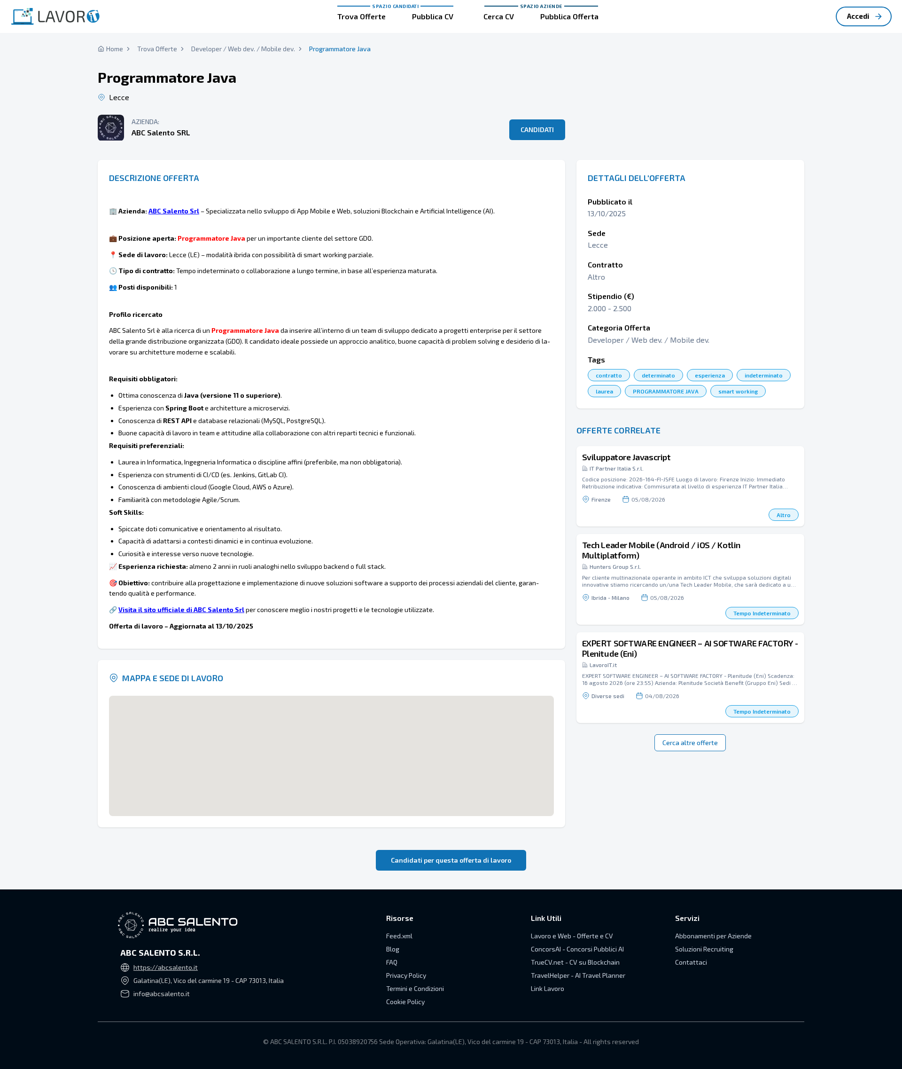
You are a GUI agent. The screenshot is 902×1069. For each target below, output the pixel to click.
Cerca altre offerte (690, 743)
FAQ (391, 962)
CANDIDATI (537, 130)
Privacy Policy (406, 975)
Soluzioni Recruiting (704, 949)
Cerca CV (498, 16)
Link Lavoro (547, 988)
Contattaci (691, 962)
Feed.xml (399, 936)
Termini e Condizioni (415, 988)
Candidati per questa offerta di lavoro (451, 860)
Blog (392, 949)
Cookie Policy (405, 1002)
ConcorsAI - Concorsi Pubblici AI (577, 949)
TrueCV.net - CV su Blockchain (575, 962)
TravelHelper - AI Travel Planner (578, 975)
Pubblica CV (432, 16)
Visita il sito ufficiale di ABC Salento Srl (181, 609)
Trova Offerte (361, 16)
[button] (690, 486)
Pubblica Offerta (569, 16)
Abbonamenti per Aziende (713, 936)
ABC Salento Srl (173, 211)
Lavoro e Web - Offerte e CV (572, 936)
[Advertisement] (690, 84)
